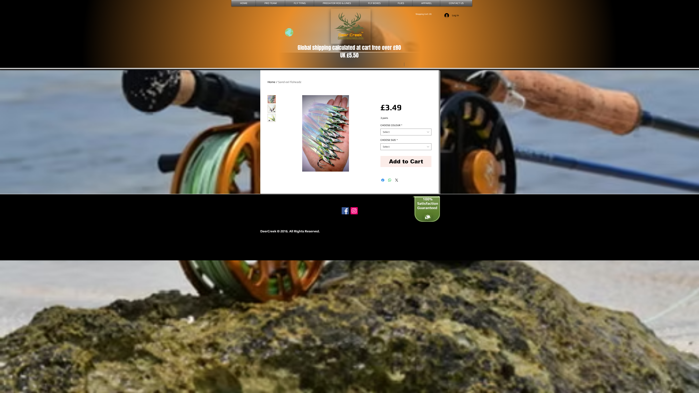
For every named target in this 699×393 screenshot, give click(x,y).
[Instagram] (354, 210)
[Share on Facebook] (383, 180)
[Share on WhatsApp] (390, 180)
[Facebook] (345, 210)
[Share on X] (396, 180)
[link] (425, 14)
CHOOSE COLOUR (391, 125)
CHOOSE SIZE (389, 139)
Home (271, 82)
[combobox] (405, 132)
